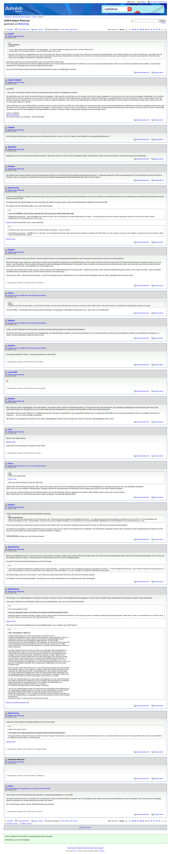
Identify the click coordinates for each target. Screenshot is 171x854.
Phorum (75, 851)
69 (143, 29)
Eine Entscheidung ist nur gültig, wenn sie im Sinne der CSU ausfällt (27, 788)
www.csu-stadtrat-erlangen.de (17, 703)
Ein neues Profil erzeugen (158, 2)
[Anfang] (126, 29)
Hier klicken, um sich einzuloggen (17, 840)
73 (154, 29)
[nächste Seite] (162, 29)
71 (148, 29)
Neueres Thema (12, 823)
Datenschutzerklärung (85, 848)
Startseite (8, 17)
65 (132, 29)
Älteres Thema (26, 823)
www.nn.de (11, 222)
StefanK (11, 127)
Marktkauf (12, 147)
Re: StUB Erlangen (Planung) (14, 36)
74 (156, 29)
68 (140, 29)
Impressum (72, 848)
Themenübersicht (23, 29)
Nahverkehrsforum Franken (21, 17)
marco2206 (12, 372)
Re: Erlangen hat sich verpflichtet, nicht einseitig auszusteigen (25, 295)
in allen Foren (73, 29)
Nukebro (11, 166)
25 (60, 29)
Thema (34, 17)
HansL (10, 463)
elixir (10, 429)
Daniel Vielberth (14, 80)
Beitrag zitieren (158, 72)
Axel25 (11, 34)
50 (63, 29)
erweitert (163, 23)
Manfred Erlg (23, 24)
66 (135, 29)
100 (66, 29)
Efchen (11, 293)
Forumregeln (98, 848)
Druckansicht (86, 827)
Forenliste (10, 29)
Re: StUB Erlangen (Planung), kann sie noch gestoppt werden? (25, 466)
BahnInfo (102, 851)
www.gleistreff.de (13, 115)
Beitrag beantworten (142, 72)
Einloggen (143, 2)
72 (151, 29)
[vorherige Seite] (130, 29)
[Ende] (165, 29)
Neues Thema (38, 29)
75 (159, 29)
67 (138, 29)
